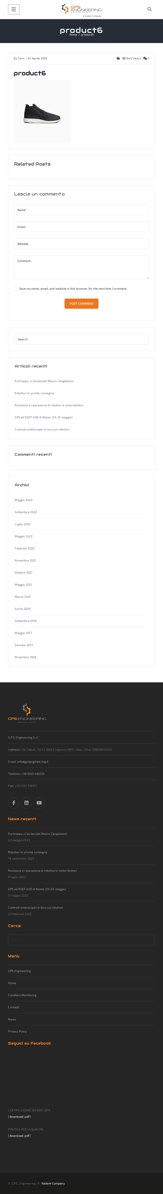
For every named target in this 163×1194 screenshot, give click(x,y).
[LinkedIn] (26, 803)
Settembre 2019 (26, 621)
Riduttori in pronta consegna (34, 393)
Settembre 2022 (26, 512)
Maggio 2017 (23, 633)
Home (12, 983)
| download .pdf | (19, 1116)
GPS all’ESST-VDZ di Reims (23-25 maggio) (43, 417)
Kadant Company (53, 1183)
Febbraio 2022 (25, 548)
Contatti (13, 1007)
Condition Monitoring (22, 995)
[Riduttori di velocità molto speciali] (81, 10)
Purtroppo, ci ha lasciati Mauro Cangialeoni (44, 381)
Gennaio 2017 (24, 645)
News (12, 1019)
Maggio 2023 (23, 500)
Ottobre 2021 (23, 572)
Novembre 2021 (25, 560)
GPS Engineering (19, 971)
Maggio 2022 (23, 536)
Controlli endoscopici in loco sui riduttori (42, 429)
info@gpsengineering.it (32, 761)
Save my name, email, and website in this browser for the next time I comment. (73, 288)
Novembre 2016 (25, 657)
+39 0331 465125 (33, 773)
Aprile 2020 (23, 608)
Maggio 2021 (23, 584)
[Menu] (13, 9)
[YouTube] (39, 803)
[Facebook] (13, 803)
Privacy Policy (17, 1031)
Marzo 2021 (23, 596)
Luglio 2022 (23, 524)
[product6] (42, 111)
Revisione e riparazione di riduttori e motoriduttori (49, 405)
